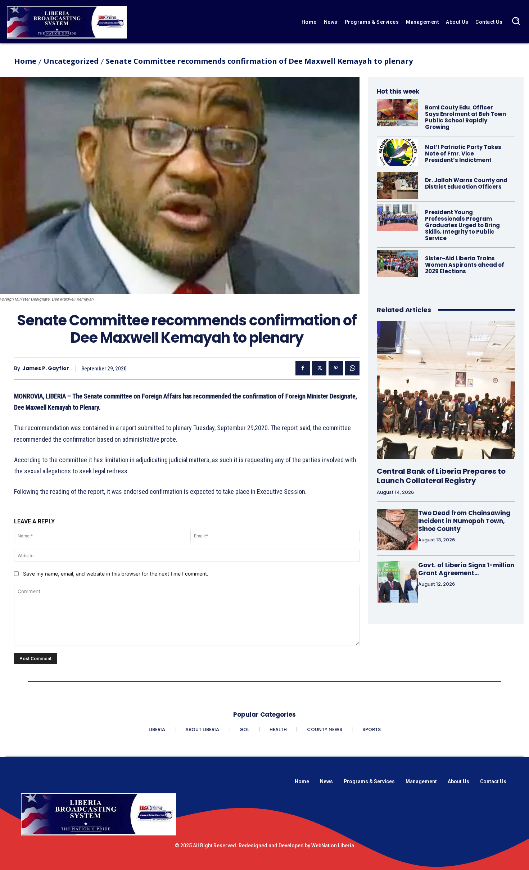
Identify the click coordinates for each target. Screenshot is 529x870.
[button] (515, 20)
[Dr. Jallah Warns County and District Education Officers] (397, 185)
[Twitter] (319, 368)
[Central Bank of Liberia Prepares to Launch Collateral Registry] (446, 390)
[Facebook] (302, 368)
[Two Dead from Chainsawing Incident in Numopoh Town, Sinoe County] (397, 529)
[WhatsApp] (352, 368)
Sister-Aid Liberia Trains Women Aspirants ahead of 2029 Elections (464, 264)
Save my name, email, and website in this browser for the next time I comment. (115, 574)
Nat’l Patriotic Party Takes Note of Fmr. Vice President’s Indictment (463, 153)
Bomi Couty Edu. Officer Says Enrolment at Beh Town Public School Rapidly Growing (465, 117)
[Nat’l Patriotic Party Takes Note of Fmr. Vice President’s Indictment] (397, 152)
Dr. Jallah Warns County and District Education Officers (466, 183)
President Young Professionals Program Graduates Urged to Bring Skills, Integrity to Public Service (462, 225)
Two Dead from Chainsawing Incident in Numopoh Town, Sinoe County (464, 521)
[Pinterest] (336, 368)
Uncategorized (71, 61)
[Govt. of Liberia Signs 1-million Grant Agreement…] (397, 582)
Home (25, 61)
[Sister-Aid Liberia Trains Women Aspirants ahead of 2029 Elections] (397, 263)
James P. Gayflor (45, 368)
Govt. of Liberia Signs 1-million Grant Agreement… (466, 569)
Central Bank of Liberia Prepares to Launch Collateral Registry (441, 476)
